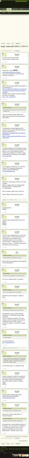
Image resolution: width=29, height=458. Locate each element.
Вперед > (18, 50)
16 (14, 50)
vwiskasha (17, 286)
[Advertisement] (14, 27)
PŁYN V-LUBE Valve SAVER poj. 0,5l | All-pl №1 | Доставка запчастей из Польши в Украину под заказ (14, 90)
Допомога (2, 450)
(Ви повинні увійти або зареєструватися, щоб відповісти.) (17, 436)
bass (17, 252)
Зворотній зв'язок (24, 448)
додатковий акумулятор (8, 397)
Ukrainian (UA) (3, 447)
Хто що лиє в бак (6, 156)
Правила (9, 12)
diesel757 (17, 304)
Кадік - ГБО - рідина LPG (8, 97)
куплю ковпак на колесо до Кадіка (11, 72)
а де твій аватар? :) (23, 440)
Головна (3, 9)
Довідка (21, 9)
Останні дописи (4, 11)
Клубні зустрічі (11, 448)
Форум (9, 9)
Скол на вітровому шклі (8, 171)
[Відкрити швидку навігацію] (27, 43)
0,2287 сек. (8, 453)
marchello (17, 54)
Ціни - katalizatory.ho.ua (8, 342)
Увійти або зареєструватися (21, 1)
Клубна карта (17, 448)
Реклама (3, 12)
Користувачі (15, 9)
